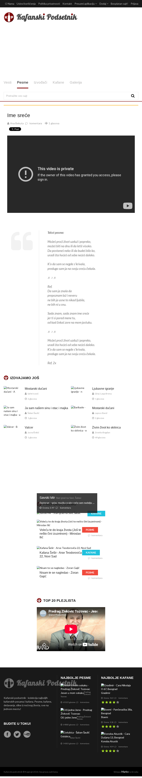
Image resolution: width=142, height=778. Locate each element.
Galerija (76, 82)
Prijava (134, 3)
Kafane (58, 82)
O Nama (9, 3)
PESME (90, 529)
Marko (125, 771)
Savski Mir (60, 497)
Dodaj (103, 3)
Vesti (7, 82)
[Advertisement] (71, 51)
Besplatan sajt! (119, 3)
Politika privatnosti (49, 3)
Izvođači (40, 82)
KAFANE (96, 513)
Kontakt (67, 3)
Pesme (22, 82)
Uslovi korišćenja (26, 3)
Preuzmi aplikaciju (85, 3)
